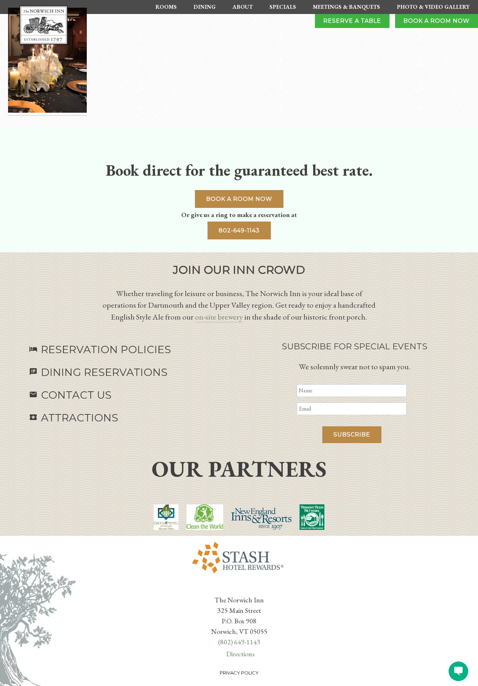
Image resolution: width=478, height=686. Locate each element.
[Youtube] (240, 588)
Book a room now (239, 199)
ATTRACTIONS (73, 417)
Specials (282, 6)
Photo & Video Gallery (433, 6)
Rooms (166, 6)
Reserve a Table (352, 21)
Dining (205, 6)
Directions (240, 653)
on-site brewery (219, 317)
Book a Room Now (436, 21)
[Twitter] (237, 588)
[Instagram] (243, 588)
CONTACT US (70, 394)
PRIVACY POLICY (239, 673)
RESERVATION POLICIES (100, 349)
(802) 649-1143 (239, 641)
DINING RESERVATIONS (98, 372)
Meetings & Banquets (346, 6)
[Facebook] (234, 588)
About (242, 6)
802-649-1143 (239, 230)
